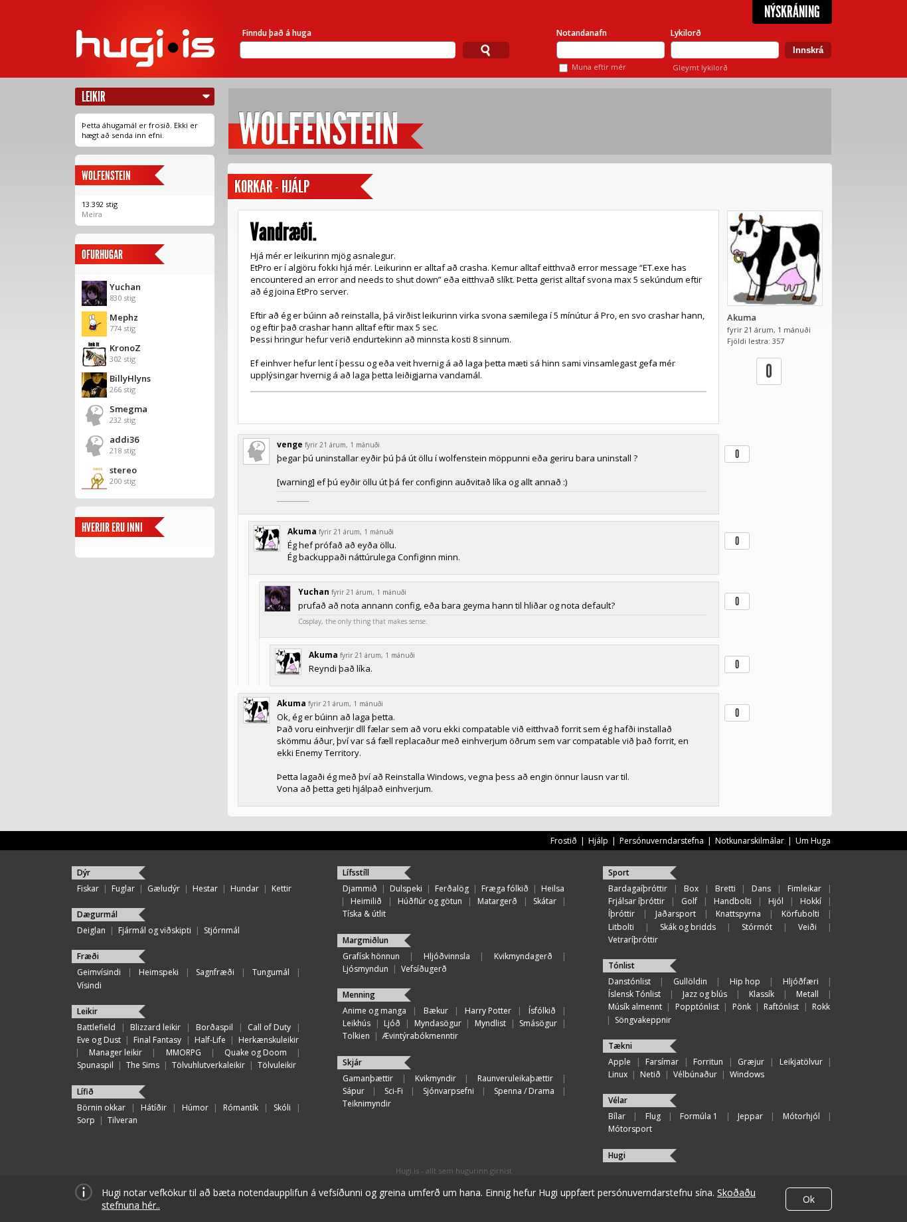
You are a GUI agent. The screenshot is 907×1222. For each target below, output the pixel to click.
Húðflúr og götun (430, 901)
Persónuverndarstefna (661, 840)
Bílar (616, 1116)
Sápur (354, 1091)
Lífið (85, 1091)
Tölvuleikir (277, 1065)
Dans (761, 888)
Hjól (775, 901)
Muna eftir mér (599, 67)
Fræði (88, 956)
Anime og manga (374, 1010)
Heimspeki (159, 972)
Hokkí (810, 901)
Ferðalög (452, 888)
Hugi (616, 1155)
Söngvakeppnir (643, 1020)
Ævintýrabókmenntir (420, 1035)
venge (290, 444)
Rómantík (240, 1107)
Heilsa (552, 888)
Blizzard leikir (155, 1027)
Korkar (253, 187)
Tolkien (356, 1035)
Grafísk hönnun (371, 956)
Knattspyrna (738, 913)
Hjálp (295, 187)
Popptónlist (697, 1006)
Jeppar (750, 1116)
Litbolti (621, 927)
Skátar (544, 901)
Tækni (620, 1045)
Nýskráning (792, 12)
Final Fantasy (157, 1039)
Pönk (741, 1006)
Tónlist (621, 965)
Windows (747, 1074)
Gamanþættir (368, 1078)
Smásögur (538, 1023)
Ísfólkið (542, 1010)
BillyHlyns (130, 378)
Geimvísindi (99, 972)
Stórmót (757, 927)
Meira (92, 214)
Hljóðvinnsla (447, 956)
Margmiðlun (365, 940)
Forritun (708, 1061)
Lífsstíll (356, 872)
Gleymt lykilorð (700, 67)
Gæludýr (163, 888)
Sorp (86, 1120)
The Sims (142, 1065)
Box (691, 888)
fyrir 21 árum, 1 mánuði (342, 444)
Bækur (436, 1010)
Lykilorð (686, 32)
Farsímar (662, 1061)
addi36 (124, 439)
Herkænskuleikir (268, 1039)
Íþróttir (621, 913)
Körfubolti (800, 913)
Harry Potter (488, 1010)
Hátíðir (154, 1107)
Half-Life (210, 1039)
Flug (653, 1116)
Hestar (205, 888)
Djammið (360, 888)
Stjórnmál (222, 930)
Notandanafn (581, 32)
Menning (359, 994)
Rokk (821, 1006)
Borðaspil (214, 1027)
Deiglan (91, 930)
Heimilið (366, 901)
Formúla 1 (699, 1116)
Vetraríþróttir (633, 939)
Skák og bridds (688, 927)
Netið (650, 1074)
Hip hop (745, 981)
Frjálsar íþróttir (636, 901)
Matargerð (497, 901)
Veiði (807, 927)
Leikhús (357, 1023)
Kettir (281, 888)
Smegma (128, 409)
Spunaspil (95, 1065)
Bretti (725, 888)
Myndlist (490, 1023)
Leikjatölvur (801, 1061)
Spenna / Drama (524, 1091)
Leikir (94, 96)
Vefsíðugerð (424, 968)
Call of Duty (269, 1027)
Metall (807, 994)
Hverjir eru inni (112, 527)
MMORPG (183, 1052)
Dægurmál (97, 914)
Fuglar (123, 888)
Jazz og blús (705, 994)
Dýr (83, 872)
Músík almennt (635, 1006)
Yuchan (125, 287)
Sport (618, 872)
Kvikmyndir (435, 1078)
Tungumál (270, 972)
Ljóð (392, 1023)
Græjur (751, 1061)
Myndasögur (437, 1023)
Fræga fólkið (505, 888)
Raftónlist (781, 1006)
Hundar (244, 888)
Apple (619, 1061)
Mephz (124, 317)
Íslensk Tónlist (634, 994)
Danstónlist (629, 981)
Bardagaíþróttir (637, 888)
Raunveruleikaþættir (515, 1078)
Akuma (741, 317)
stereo (123, 470)
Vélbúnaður (695, 1074)
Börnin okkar (101, 1107)
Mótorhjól (801, 1116)
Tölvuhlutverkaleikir (208, 1065)
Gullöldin (690, 981)
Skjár (352, 1062)
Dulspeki (406, 888)
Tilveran (122, 1120)
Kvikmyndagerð (523, 956)
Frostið (563, 840)
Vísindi (89, 985)
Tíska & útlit (364, 913)
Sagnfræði (215, 972)
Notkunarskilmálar (749, 840)
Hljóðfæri (801, 981)
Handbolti (733, 901)
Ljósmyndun (365, 968)
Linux (617, 1074)
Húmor (195, 1107)
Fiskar (88, 888)
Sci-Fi (393, 1091)
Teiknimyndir (367, 1103)
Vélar (617, 1100)
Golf (689, 901)
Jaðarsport (675, 913)
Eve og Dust (99, 1039)
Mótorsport (630, 1128)
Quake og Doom (255, 1052)
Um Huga (813, 840)
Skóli (282, 1107)
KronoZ (125, 348)
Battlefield (96, 1027)
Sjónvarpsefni (448, 1091)
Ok (809, 1199)
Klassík (761, 994)
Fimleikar (804, 888)
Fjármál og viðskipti (154, 930)
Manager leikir (115, 1052)
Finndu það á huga (276, 32)
